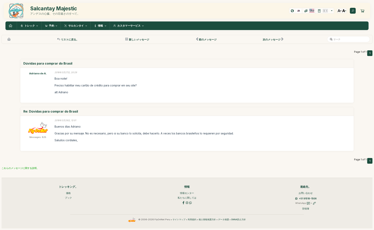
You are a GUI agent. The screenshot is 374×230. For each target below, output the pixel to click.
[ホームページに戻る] (11, 25)
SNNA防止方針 (238, 219)
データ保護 (223, 219)
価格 (68, 193)
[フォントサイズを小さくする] (344, 10)
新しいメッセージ (138, 39)
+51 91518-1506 (308, 198)
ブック (68, 197)
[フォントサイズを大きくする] (339, 10)
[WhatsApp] (190, 202)
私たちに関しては (187, 197)
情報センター (187, 193)
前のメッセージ (208, 39)
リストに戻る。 (69, 39)
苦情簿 (305, 208)
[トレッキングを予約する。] (362, 10)
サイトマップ (179, 219)
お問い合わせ (306, 193)
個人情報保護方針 (207, 219)
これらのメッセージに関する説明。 (20, 168)
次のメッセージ (271, 39)
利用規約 (192, 219)
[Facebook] (183, 202)
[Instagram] (187, 202)
